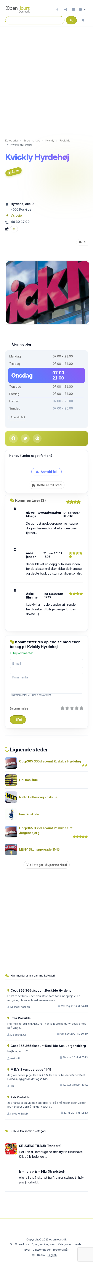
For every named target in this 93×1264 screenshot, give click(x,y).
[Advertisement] (46, 78)
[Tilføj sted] (57, 9)
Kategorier (64, 1244)
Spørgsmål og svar (44, 1244)
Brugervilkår (61, 1249)
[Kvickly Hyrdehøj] (48, 292)
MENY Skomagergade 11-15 (39, 849)
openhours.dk (58, 1239)
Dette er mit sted (49, 485)
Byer (27, 1249)
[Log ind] (65, 9)
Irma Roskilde (29, 814)
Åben (15, 171)
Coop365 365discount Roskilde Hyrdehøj (50, 761)
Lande (78, 1244)
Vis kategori (46, 865)
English (52, 1255)
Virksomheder (42, 1249)
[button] (82, 9)
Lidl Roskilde (28, 780)
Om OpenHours (19, 1244)
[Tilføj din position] (83, 20)
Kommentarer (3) (30, 500)
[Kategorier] (73, 9)
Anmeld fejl (18, 417)
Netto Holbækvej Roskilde (38, 797)
